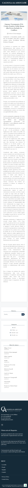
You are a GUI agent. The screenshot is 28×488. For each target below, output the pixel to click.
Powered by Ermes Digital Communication (18, 486)
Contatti (4, 472)
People (3, 467)
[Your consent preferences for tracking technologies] (25, 485)
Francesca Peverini (9, 365)
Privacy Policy (5, 477)
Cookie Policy (5, 479)
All (14, 327)
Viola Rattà (7, 381)
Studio (6, 360)
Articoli (14, 332)
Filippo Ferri (7, 348)
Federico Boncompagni (10, 352)
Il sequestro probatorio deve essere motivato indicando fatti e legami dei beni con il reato (12, 434)
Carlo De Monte (8, 373)
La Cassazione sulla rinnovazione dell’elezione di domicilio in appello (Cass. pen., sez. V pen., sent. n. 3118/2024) (13, 443)
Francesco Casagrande (10, 377)
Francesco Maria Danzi (10, 386)
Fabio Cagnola (8, 356)
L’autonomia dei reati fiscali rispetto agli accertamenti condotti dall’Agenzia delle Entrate (13, 451)
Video (14, 330)
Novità (15, 335)
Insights (4, 469)
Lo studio (4, 464)
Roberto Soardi (8, 369)
